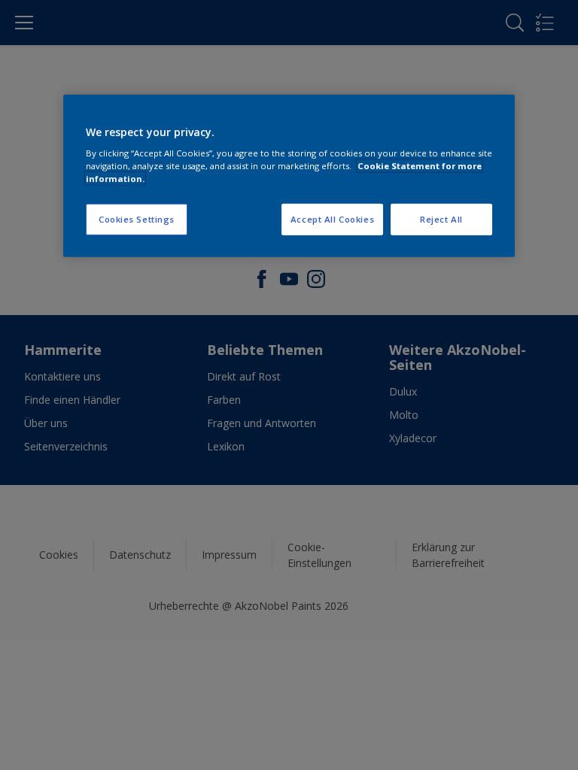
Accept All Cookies (332, 219)
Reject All (441, 219)
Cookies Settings (137, 219)
